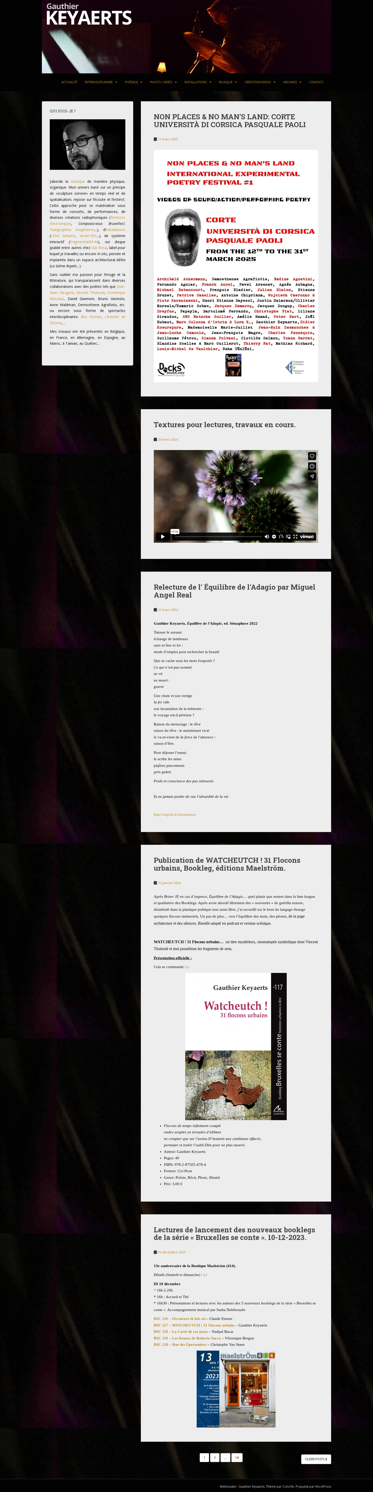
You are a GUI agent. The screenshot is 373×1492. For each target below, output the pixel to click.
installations (115, 229)
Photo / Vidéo (161, 82)
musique (78, 181)
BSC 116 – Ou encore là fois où (179, 1319)
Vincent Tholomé (90, 292)
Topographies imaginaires (72, 229)
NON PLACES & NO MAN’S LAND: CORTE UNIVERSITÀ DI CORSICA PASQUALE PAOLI (230, 120)
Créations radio (258, 82)
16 (237, 1457)
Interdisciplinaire (99, 82)
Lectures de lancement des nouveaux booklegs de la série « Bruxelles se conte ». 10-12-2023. (234, 1233)
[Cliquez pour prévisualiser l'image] (236, 1046)
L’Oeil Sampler (63, 235)
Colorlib (288, 1486)
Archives (290, 82)
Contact (316, 82)
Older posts (315, 1459)
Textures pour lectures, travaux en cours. (225, 424)
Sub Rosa (99, 247)
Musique (225, 82)
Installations (195, 82)
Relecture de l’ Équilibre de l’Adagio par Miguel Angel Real (234, 591)
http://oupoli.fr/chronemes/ (175, 815)
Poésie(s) (131, 82)
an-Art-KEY (88, 235)
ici (187, 967)
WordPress (323, 1486)
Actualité (69, 82)
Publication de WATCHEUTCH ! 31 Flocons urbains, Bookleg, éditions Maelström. (227, 864)
